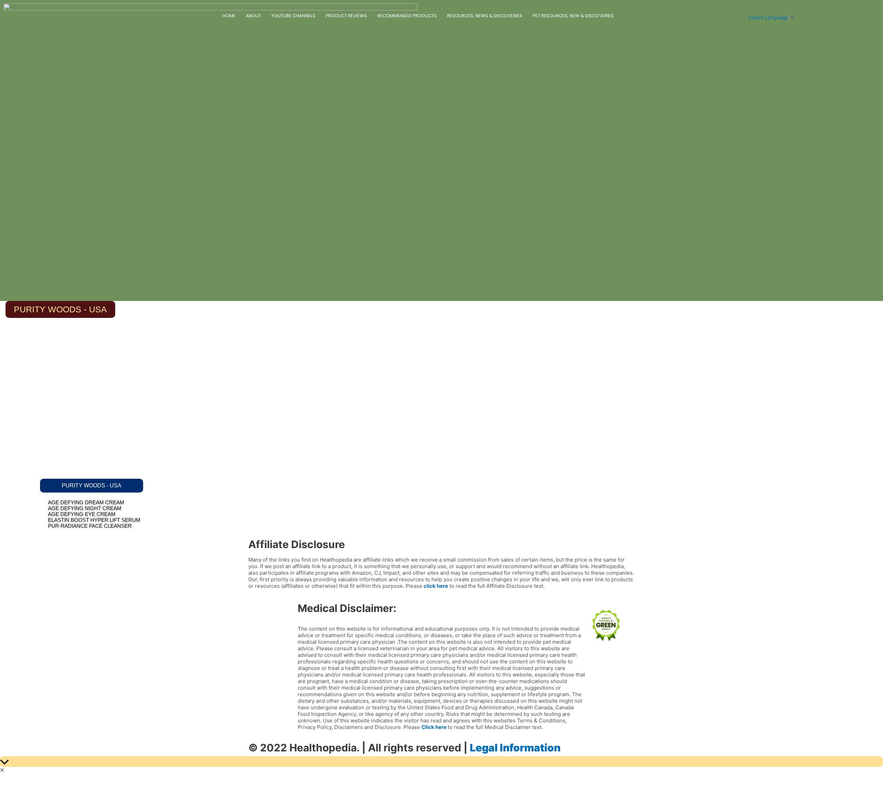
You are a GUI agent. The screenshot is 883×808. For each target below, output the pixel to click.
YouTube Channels (293, 15)
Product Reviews (346, 15)
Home (229, 15)
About (253, 15)
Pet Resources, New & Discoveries (573, 15)
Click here (434, 727)
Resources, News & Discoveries (484, 15)
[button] (91, 486)
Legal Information (515, 747)
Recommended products (407, 15)
